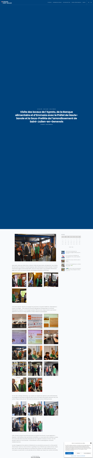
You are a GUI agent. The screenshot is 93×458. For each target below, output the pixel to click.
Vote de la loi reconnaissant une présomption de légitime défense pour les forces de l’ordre (73, 252)
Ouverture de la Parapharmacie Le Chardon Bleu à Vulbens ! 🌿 (73, 265)
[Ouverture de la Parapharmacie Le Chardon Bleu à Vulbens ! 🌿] (63, 265)
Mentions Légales (73, 455)
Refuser (78, 453)
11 (65, 241)
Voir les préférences (87, 453)
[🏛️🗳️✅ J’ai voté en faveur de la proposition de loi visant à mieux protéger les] (63, 269)
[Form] (88, 2)
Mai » (72, 247)
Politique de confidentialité (81, 455)
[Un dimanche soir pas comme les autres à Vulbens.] (63, 261)
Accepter (69, 453)
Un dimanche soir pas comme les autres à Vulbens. (73, 260)
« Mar (70, 247)
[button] (90, 443)
